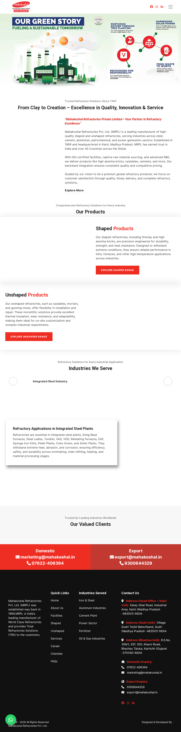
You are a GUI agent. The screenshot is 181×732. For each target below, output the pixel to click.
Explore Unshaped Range (29, 336)
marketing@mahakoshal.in (143, 672)
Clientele (56, 653)
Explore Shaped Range (117, 270)
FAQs (54, 661)
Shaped (56, 623)
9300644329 (135, 687)
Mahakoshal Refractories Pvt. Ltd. (27, 725)
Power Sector (88, 623)
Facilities (56, 615)
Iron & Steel (86, 600)
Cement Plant (88, 615)
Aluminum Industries (92, 608)
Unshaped (57, 631)
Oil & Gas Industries (92, 638)
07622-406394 (136, 667)
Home (55, 600)
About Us (57, 608)
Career (55, 646)
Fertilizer (85, 631)
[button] (12, 51)
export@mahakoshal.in (141, 692)
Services (56, 638)
